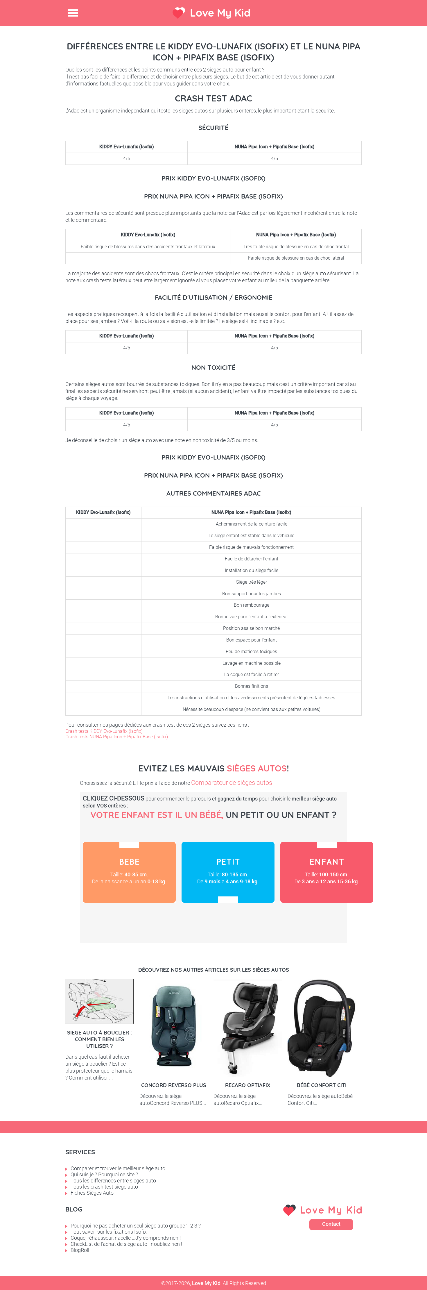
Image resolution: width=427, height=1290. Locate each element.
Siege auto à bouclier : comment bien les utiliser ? (99, 1039)
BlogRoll (80, 1250)
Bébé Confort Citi (322, 1085)
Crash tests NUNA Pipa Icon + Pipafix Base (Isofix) (116, 736)
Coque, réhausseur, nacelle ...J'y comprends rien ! (126, 1238)
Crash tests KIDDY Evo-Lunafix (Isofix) (104, 731)
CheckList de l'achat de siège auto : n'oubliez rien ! (126, 1244)
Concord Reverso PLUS (173, 1085)
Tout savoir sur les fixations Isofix (109, 1232)
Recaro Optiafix (247, 1085)
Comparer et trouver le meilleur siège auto (118, 1168)
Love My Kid (220, 12)
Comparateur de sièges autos (231, 782)
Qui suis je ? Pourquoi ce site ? (104, 1174)
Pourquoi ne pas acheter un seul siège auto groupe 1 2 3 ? (136, 1226)
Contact (331, 1224)
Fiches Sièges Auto (92, 1193)
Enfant (326, 872)
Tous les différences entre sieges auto (113, 1181)
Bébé (129, 872)
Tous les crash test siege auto (104, 1187)
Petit (228, 872)
